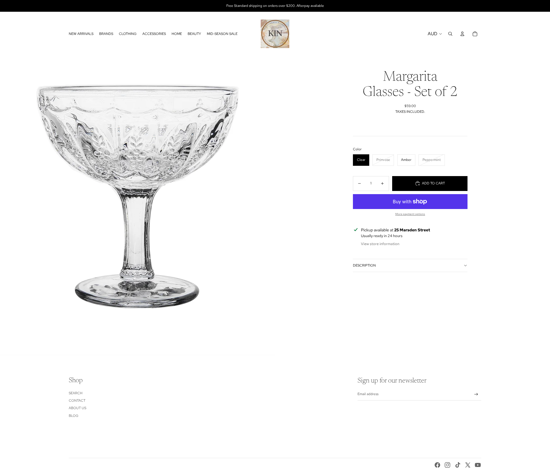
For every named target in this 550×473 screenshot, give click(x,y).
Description (364, 265)
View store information (380, 243)
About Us (77, 408)
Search (75, 393)
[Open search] (450, 33)
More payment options (410, 214)
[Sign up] (476, 394)
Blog (73, 415)
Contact (77, 400)
